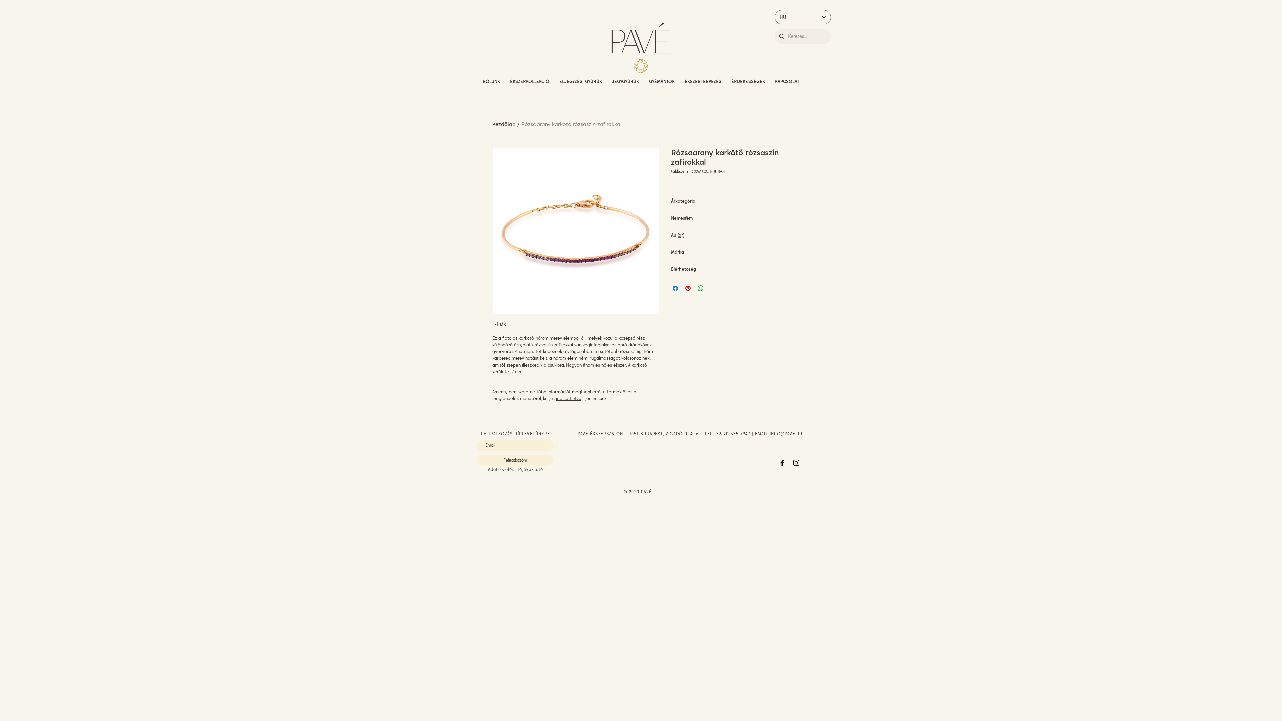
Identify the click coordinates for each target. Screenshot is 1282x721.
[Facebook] (782, 463)
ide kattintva (568, 398)
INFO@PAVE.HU (786, 433)
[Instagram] (796, 463)
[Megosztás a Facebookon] (675, 288)
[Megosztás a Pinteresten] (688, 288)
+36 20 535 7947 (732, 433)
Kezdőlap (504, 124)
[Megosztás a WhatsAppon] (701, 288)
